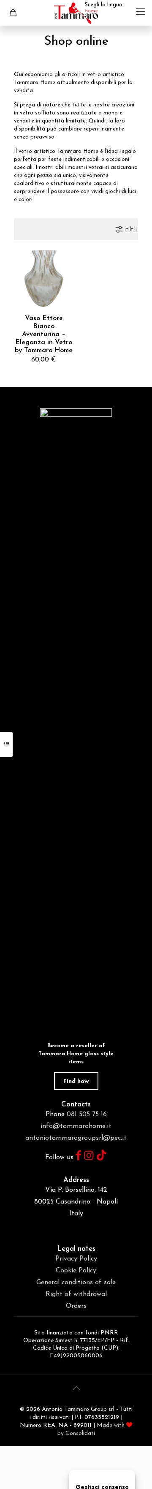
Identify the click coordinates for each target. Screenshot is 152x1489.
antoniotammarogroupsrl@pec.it (76, 1138)
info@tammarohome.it (76, 1126)
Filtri (131, 229)
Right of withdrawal (76, 1294)
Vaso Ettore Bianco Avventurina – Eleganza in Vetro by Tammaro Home (44, 334)
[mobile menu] (140, 12)
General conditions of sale (76, 1282)
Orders (76, 1306)
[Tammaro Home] (76, 12)
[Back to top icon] (76, 1389)
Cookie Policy (76, 1270)
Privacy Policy (76, 1258)
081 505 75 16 (87, 1114)
